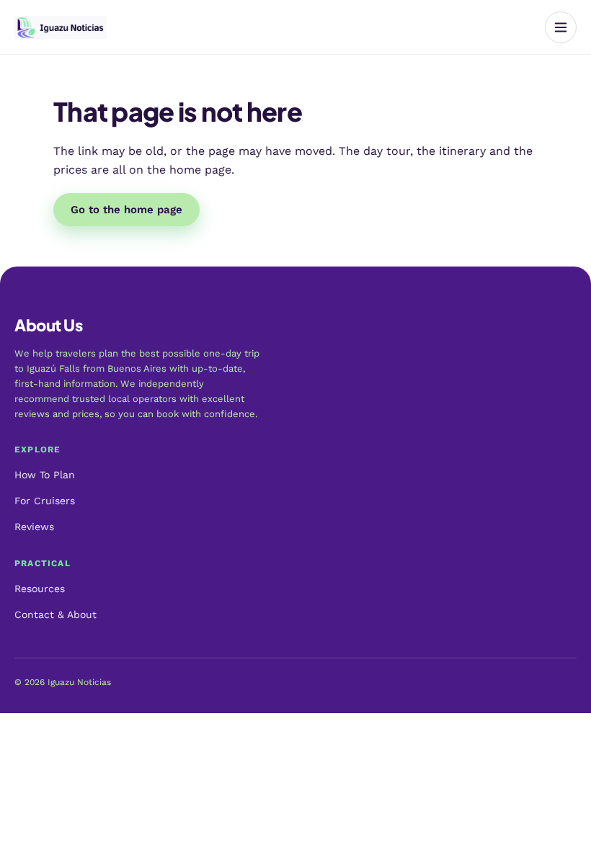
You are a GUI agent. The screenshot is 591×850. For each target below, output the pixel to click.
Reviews (34, 526)
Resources (39, 588)
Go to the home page (126, 209)
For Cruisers (44, 500)
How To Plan (44, 474)
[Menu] (561, 27)
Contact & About (55, 614)
